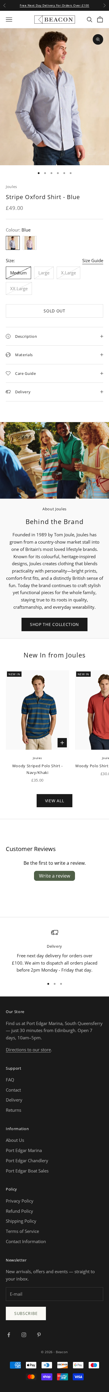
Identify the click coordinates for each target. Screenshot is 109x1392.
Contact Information (26, 1241)
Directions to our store (28, 1049)
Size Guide (92, 260)
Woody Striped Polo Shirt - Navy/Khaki (37, 769)
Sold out (54, 311)
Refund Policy (19, 1211)
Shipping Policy (21, 1221)
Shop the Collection (54, 624)
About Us (15, 1140)
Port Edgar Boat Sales (27, 1171)
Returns (13, 1110)
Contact (13, 1090)
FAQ (10, 1080)
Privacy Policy (19, 1201)
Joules (11, 186)
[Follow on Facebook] (9, 1335)
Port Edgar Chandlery (27, 1160)
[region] (54, 951)
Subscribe (25, 1313)
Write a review (54, 876)
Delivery (14, 1100)
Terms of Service (22, 1231)
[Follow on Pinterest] (39, 1335)
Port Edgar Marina (24, 1150)
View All (54, 800)
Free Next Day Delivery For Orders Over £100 (54, 5)
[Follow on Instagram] (24, 1335)
